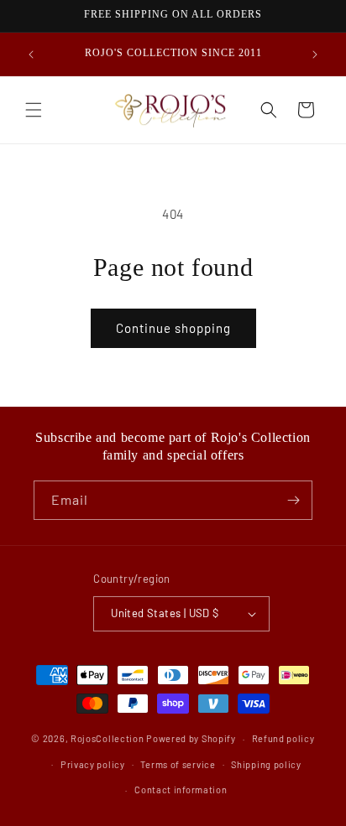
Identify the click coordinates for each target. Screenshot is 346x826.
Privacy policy (92, 764)
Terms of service (177, 764)
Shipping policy (266, 764)
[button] (33, 109)
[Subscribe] (293, 500)
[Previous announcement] (31, 54)
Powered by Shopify (191, 738)
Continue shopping (173, 327)
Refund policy (283, 738)
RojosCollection (107, 738)
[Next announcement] (314, 54)
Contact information (180, 789)
